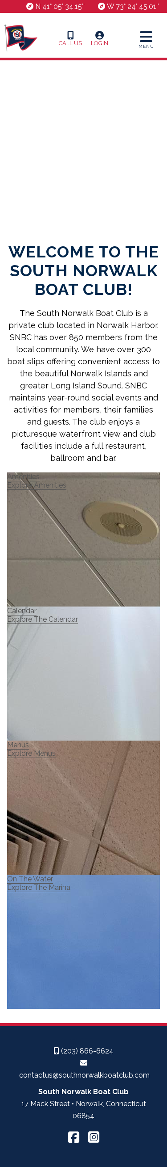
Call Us (70, 43)
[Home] (21, 53)
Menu (146, 46)
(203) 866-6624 (86, 1051)
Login (99, 43)
